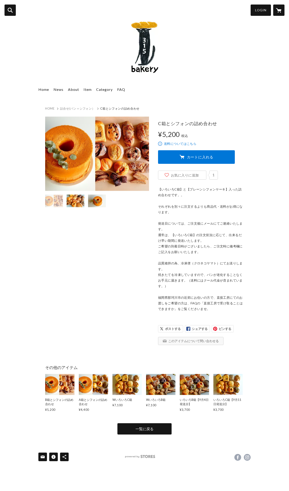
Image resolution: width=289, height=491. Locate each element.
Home (43, 89)
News (58, 89)
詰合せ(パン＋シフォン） (77, 108)
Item (88, 89)
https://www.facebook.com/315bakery (237, 457)
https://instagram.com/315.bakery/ (247, 457)
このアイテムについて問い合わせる (193, 341)
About (73, 89)
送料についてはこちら (180, 144)
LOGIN (260, 10)
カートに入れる (200, 157)
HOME (50, 108)
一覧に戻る (144, 429)
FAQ (121, 89)
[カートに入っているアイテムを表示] (278, 10)
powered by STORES (140, 456)
